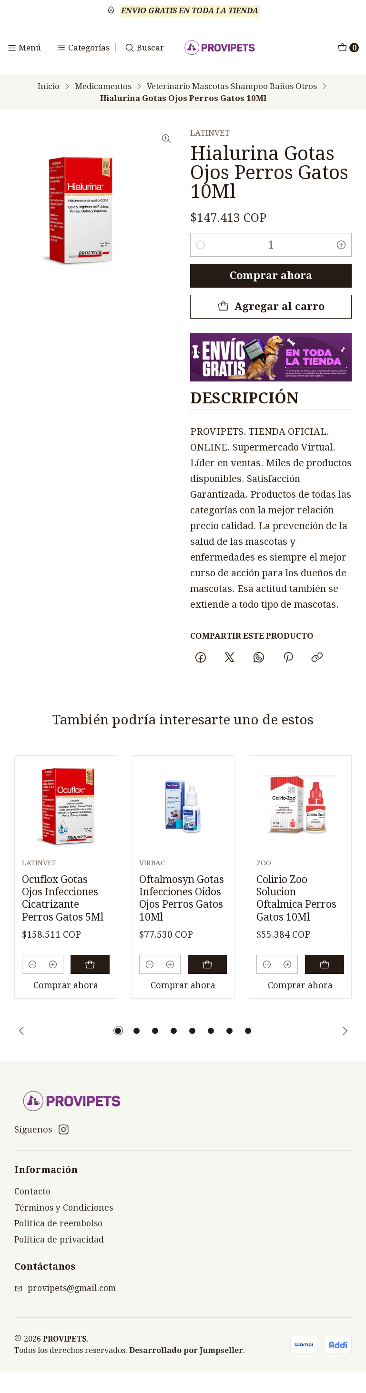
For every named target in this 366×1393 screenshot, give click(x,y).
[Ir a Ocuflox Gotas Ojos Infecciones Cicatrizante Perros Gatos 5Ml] (66, 807)
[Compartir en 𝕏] (230, 657)
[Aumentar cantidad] (341, 244)
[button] (118, 1030)
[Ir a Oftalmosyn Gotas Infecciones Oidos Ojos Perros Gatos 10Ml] (183, 807)
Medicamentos (103, 86)
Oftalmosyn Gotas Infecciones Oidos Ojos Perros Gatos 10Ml (181, 898)
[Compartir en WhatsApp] (259, 657)
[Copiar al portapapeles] (317, 657)
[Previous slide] (21, 1030)
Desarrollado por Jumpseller (186, 1350)
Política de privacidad (59, 1239)
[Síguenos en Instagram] (64, 1130)
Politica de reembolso (58, 1223)
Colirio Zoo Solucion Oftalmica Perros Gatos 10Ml (296, 898)
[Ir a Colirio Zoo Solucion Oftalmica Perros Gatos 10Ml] (300, 807)
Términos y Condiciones (63, 1208)
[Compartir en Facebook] (200, 657)
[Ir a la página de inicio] (220, 48)
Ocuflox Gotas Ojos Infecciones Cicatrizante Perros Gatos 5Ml (62, 898)
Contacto (32, 1191)
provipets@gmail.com (72, 1288)
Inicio (49, 86)
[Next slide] (344, 1030)
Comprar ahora (271, 275)
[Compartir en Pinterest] (288, 657)
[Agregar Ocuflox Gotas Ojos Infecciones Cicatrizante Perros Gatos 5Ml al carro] (90, 964)
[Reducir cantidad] (201, 244)
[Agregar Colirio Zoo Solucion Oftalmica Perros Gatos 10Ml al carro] (324, 964)
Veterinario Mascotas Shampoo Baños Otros (232, 86)
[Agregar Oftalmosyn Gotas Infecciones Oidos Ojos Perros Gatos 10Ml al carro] (207, 964)
